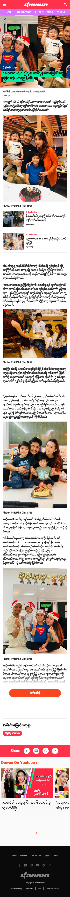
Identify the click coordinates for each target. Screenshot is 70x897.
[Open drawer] (4, 4)
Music (61, 12)
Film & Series (44, 12)
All (9, 12)
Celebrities (24, 12)
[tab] (9, 12)
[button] (12, 733)
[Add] (27, 751)
